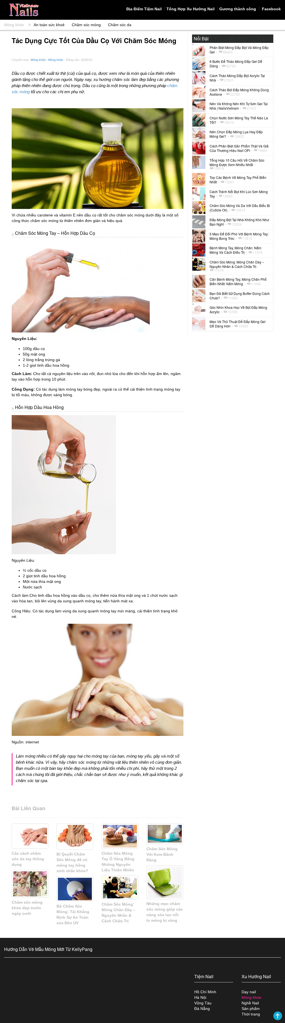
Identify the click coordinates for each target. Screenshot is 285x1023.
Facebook (271, 9)
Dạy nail (249, 992)
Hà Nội (200, 997)
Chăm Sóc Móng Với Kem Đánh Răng (162, 854)
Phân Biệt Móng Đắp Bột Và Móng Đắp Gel (239, 49)
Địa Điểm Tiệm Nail (144, 9)
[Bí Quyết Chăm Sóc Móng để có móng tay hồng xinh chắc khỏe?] (74, 837)
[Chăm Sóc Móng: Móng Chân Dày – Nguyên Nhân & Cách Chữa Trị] (120, 887)
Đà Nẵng (202, 1008)
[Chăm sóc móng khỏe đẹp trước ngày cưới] (30, 884)
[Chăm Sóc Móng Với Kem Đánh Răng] (164, 834)
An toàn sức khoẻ (49, 25)
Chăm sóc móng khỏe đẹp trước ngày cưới (27, 908)
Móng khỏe (14, 25)
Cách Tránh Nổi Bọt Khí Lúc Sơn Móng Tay (239, 193)
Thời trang (251, 1014)
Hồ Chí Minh (205, 992)
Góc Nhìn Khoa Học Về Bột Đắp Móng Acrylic (238, 309)
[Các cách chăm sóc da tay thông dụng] (30, 836)
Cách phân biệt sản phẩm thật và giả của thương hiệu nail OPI (239, 148)
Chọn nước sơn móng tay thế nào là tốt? (239, 120)
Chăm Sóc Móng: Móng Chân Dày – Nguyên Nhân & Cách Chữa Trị (237, 264)
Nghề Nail (250, 1003)
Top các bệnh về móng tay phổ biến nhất (238, 179)
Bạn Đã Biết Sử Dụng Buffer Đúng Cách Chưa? (240, 295)
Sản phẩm (251, 1008)
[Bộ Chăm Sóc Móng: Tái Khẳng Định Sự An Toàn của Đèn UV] (74, 889)
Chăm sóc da (119, 25)
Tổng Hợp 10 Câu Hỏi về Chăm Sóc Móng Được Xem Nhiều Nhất (237, 162)
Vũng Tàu (203, 1003)
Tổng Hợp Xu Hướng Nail (190, 9)
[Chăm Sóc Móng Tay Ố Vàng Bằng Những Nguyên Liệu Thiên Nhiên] (120, 836)
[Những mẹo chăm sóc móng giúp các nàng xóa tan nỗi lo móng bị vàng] (164, 882)
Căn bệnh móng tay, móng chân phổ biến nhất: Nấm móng (238, 281)
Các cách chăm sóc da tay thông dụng (28, 859)
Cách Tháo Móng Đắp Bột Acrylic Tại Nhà (237, 77)
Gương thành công (237, 9)
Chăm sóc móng (86, 25)
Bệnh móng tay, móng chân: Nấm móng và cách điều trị (235, 250)
